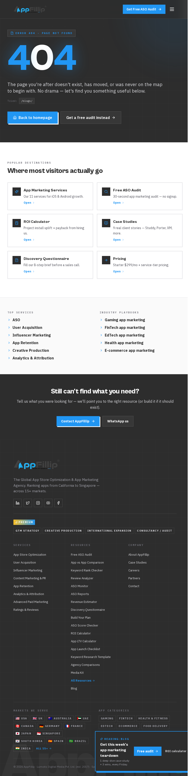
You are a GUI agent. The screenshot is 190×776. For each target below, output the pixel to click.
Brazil (77, 741)
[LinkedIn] (17, 503)
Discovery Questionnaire (88, 610)
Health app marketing (124, 342)
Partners (134, 578)
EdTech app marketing (125, 335)
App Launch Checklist (85, 649)
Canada (25, 726)
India (23, 748)
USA (21, 718)
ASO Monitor (79, 586)
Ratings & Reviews (26, 610)
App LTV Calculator (83, 641)
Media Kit (77, 673)
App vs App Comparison (87, 562)
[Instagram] (38, 503)
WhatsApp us (118, 421)
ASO (16, 320)
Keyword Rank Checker (87, 570)
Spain (55, 741)
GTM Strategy (27, 530)
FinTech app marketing (125, 327)
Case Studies (137, 562)
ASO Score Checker (84, 625)
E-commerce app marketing (130, 350)
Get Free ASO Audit (141, 9)
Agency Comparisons (85, 665)
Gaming (107, 718)
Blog (74, 688)
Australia (60, 718)
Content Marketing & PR (29, 578)
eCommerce (128, 726)
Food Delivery (155, 726)
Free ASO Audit (81, 555)
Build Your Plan (81, 618)
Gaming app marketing (125, 320)
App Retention (25, 342)
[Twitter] (28, 503)
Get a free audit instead (88, 117)
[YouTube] (48, 503)
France (74, 726)
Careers (133, 570)
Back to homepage (35, 117)
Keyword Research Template (91, 657)
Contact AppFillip (75, 421)
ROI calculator (176, 751)
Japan (23, 733)
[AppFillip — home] (30, 9)
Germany (49, 726)
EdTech (107, 726)
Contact (133, 586)
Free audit (145, 751)
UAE (83, 718)
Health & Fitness (153, 718)
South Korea (29, 741)
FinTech (126, 718)
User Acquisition (27, 327)
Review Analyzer (82, 578)
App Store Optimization (29, 555)
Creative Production (31, 350)
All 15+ (42, 748)
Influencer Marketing (32, 335)
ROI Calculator (81, 633)
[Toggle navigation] (172, 9)
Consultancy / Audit (154, 530)
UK (37, 718)
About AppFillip (138, 555)
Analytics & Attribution (33, 358)
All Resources (81, 681)
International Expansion (109, 530)
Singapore (48, 733)
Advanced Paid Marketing (30, 602)
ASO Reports (80, 594)
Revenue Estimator (84, 602)
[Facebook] (58, 503)
